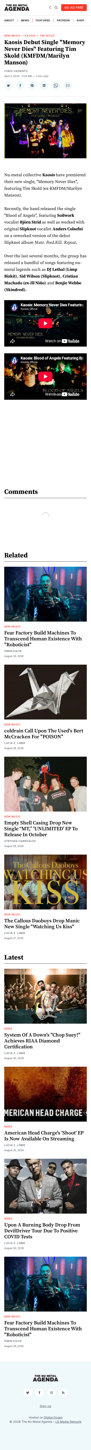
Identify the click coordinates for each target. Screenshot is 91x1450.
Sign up (45, 1406)
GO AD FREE (74, 7)
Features (43, 20)
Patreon (63, 20)
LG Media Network (68, 1421)
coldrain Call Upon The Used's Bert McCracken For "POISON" (43, 734)
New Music (12, 35)
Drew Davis (13, 651)
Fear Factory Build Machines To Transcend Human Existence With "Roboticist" (43, 639)
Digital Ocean (53, 1417)
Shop (80, 20)
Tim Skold (47, 35)
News (25, 20)
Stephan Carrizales (20, 841)
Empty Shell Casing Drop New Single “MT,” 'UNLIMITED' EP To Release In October (41, 829)
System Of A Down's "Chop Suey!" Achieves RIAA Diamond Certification (42, 1041)
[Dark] (51, 7)
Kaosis (30, 35)
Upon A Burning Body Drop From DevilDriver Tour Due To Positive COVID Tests (42, 1231)
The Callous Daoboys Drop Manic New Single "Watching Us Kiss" (42, 924)
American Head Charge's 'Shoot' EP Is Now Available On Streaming (44, 1136)
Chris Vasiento (16, 71)
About (9, 20)
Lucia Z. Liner (14, 743)
